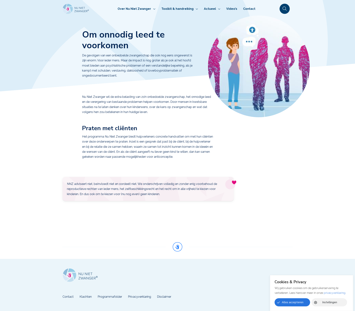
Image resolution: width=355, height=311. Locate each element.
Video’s (231, 9)
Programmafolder (110, 296)
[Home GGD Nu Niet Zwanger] (75, 8)
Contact (249, 9)
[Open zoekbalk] (285, 9)
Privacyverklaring (139, 296)
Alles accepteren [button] (292, 302)
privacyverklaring (334, 293)
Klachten (86, 296)
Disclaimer (164, 296)
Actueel (210, 9)
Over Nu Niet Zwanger (134, 9)
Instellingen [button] (329, 302)
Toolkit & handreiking (177, 9)
